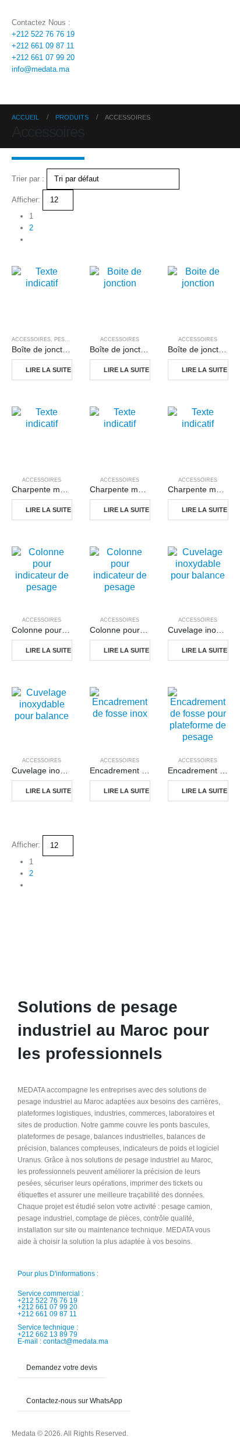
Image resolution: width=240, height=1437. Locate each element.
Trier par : (28, 178)
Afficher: (26, 199)
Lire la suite (48, 369)
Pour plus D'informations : (57, 1273)
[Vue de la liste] (25, 259)
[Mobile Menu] (18, 90)
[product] (42, 296)
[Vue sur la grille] (16, 259)
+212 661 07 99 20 (43, 57)
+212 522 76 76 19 (43, 34)
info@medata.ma (40, 69)
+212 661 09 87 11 (43, 45)
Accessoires (31, 339)
